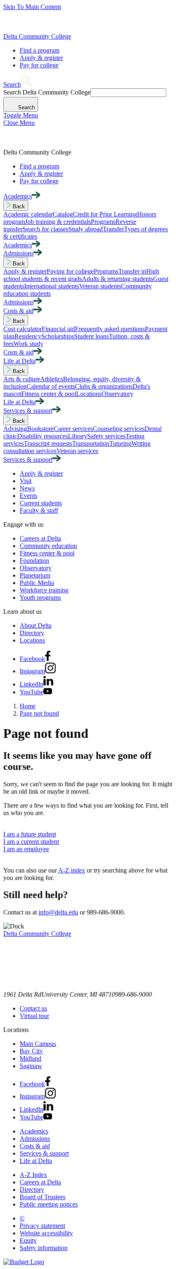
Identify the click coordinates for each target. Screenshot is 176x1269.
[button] (17, 84)
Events (28, 495)
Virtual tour (34, 1015)
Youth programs (40, 597)
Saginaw (31, 1065)
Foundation (34, 560)
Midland (30, 1058)
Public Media (37, 582)
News (27, 488)
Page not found (39, 713)
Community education (48, 545)
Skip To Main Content (32, 6)
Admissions (35, 1138)
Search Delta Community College (46, 92)
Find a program (39, 50)
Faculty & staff (39, 510)
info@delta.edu (58, 912)
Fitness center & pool (47, 553)
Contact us (33, 1008)
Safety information (44, 1247)
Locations (32, 640)
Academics (34, 1131)
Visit (26, 480)
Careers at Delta (40, 538)
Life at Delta (36, 1160)
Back (18, 206)
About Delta (36, 625)
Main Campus (38, 1043)
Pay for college (39, 65)
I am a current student (31, 841)
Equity (28, 1240)
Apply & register (41, 57)
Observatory (36, 567)
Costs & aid (35, 1145)
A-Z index (71, 870)
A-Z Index (33, 1174)
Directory (32, 632)
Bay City (31, 1051)
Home (28, 705)
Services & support (44, 1153)
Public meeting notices (49, 1204)
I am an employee (26, 848)
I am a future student (29, 834)
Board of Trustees (42, 1196)
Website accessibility (46, 1233)
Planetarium (35, 575)
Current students (41, 503)
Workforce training (44, 590)
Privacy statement (42, 1225)
